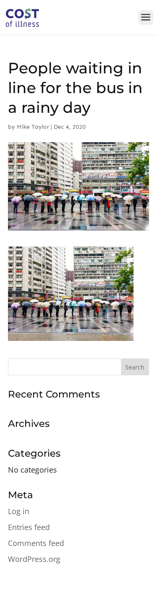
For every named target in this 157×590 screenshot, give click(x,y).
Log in (18, 511)
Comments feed (36, 543)
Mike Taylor (33, 126)
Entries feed (29, 527)
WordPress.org (34, 559)
